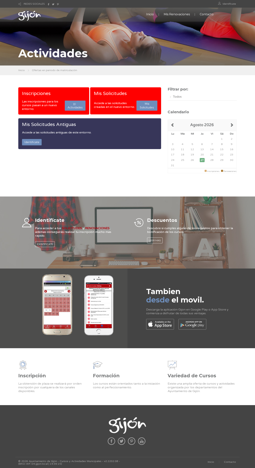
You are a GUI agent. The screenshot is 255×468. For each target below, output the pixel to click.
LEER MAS (155, 240)
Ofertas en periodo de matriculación (54, 70)
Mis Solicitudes (110, 93)
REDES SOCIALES (34, 3)
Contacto (207, 14)
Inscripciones (36, 93)
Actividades (75, 105)
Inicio (150, 14)
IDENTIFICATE (45, 244)
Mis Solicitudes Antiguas (49, 124)
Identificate (229, 3)
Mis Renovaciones (177, 14)
